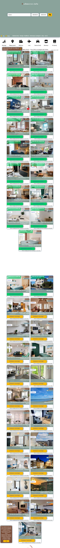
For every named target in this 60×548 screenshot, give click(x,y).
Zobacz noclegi (14, 316)
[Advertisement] (30, 264)
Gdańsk (9, 55)
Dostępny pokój (14, 69)
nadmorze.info (30, 4)
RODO (9, 538)
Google (9, 527)
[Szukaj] (50, 14)
